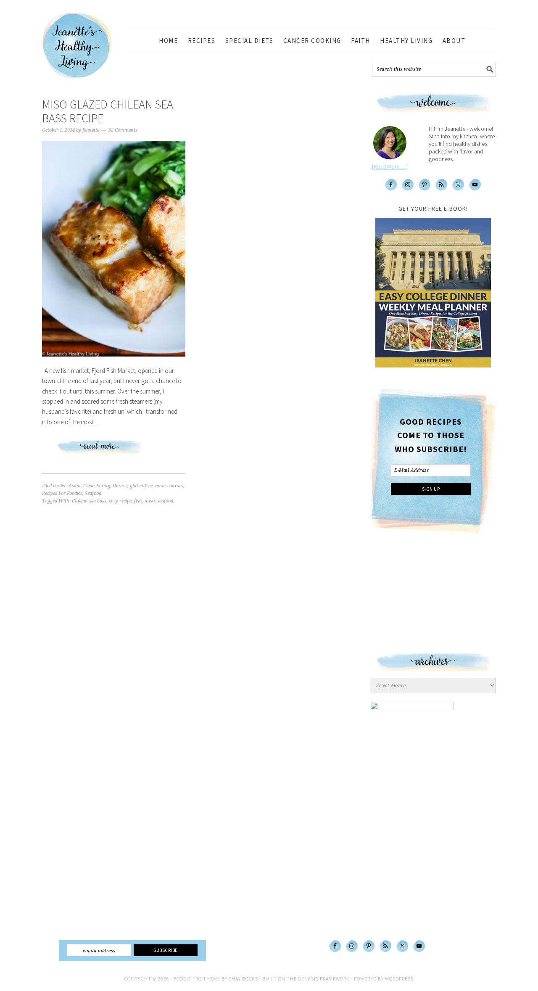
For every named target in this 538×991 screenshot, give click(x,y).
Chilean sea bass (89, 501)
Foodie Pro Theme (197, 978)
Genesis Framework (324, 978)
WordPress (399, 978)
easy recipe (120, 501)
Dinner (120, 486)
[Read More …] (390, 166)
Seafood (93, 493)
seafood (165, 501)
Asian (75, 486)
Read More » (114, 450)
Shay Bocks (243, 978)
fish (138, 501)
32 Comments (122, 130)
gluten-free (141, 486)
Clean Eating (96, 486)
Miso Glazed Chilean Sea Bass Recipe (107, 111)
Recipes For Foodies (62, 493)
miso (150, 501)
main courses (169, 486)
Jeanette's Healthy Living (84, 46)
